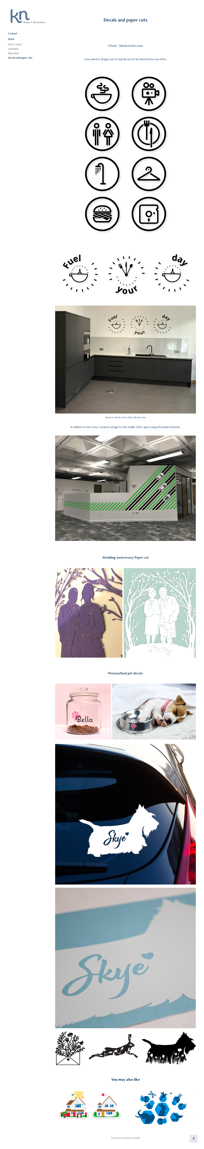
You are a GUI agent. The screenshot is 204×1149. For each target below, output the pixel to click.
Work (11, 39)
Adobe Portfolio (132, 1138)
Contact (12, 33)
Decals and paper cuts (20, 57)
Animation (13, 48)
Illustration (13, 53)
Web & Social (14, 44)
